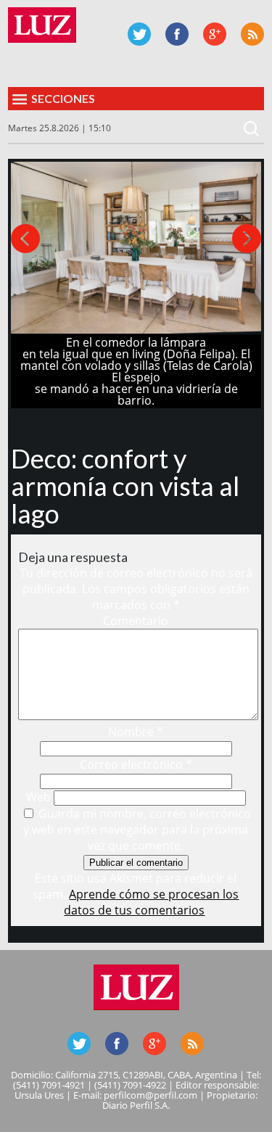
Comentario (135, 621)
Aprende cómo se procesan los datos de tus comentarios (151, 902)
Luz (42, 25)
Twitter (139, 34)
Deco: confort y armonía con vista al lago (125, 485)
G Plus (214, 34)
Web (38, 797)
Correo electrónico (136, 764)
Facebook (177, 34)
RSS (252, 34)
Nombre (135, 732)
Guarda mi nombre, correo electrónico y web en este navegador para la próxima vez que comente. (137, 830)
